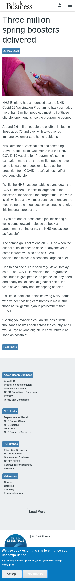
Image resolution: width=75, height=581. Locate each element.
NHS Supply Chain (14, 421)
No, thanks (35, 574)
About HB (9, 381)
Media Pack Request (15, 388)
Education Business (15, 450)
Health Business (13, 453)
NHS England (11, 425)
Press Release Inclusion (18, 384)
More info (8, 564)
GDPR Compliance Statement (21, 392)
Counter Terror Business (18, 464)
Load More (37, 511)
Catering (9, 486)
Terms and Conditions (16, 399)
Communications (13, 493)
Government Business (17, 457)
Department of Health (16, 417)
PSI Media (9, 468)
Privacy (8, 396)
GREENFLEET (12, 461)
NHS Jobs (9, 428)
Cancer (8, 482)
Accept (12, 574)
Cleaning (9, 489)
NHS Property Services (17, 432)
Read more (10, 347)
